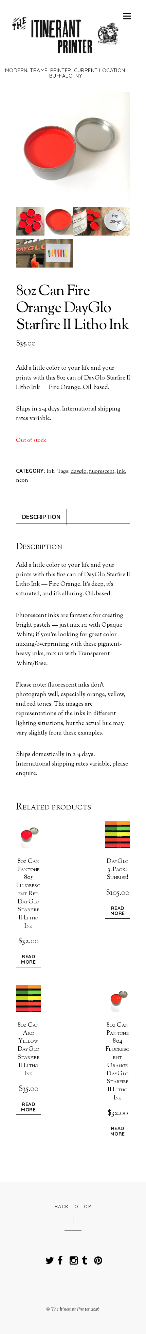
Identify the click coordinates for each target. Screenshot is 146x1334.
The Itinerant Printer (70, 1309)
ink (121, 471)
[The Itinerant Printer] (65, 56)
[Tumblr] (84, 1259)
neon (22, 480)
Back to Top (73, 1206)
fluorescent (101, 471)
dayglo (79, 471)
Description (41, 516)
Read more (28, 959)
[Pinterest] (97, 1259)
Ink (51, 471)
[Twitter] (48, 1259)
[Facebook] (60, 1259)
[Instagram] (72, 1259)
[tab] (41, 517)
